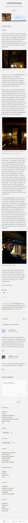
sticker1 (10, 356)
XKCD (3, 477)
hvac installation (19, 307)
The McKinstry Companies (8, 462)
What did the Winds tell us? (8, 415)
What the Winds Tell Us (7, 417)
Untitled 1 (5, 318)
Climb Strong (5, 505)
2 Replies (4, 30)
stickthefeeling (14, 3)
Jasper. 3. (4, 413)
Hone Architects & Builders (8, 456)
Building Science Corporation (8, 452)
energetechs (18, 305)
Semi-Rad (4, 471)
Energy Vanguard (6, 454)
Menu (14, 10)
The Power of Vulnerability (8, 494)
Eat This (4, 507)
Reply (3, 350)
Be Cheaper (4, 503)
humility (13, 307)
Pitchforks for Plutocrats (7, 488)
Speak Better (5, 492)
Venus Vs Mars (5, 475)
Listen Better (5, 486)
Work (20, 303)
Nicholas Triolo (5, 509)
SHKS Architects (5, 460)
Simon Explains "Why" (7, 490)
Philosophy (16, 303)
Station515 (4, 473)
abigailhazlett (12, 330)
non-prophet (5, 510)
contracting (8, 305)
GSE (3, 422)
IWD (24, 318)
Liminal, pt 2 (4, 411)
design (12, 305)
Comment (20, 394)
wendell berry (10, 309)
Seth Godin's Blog (6, 458)
